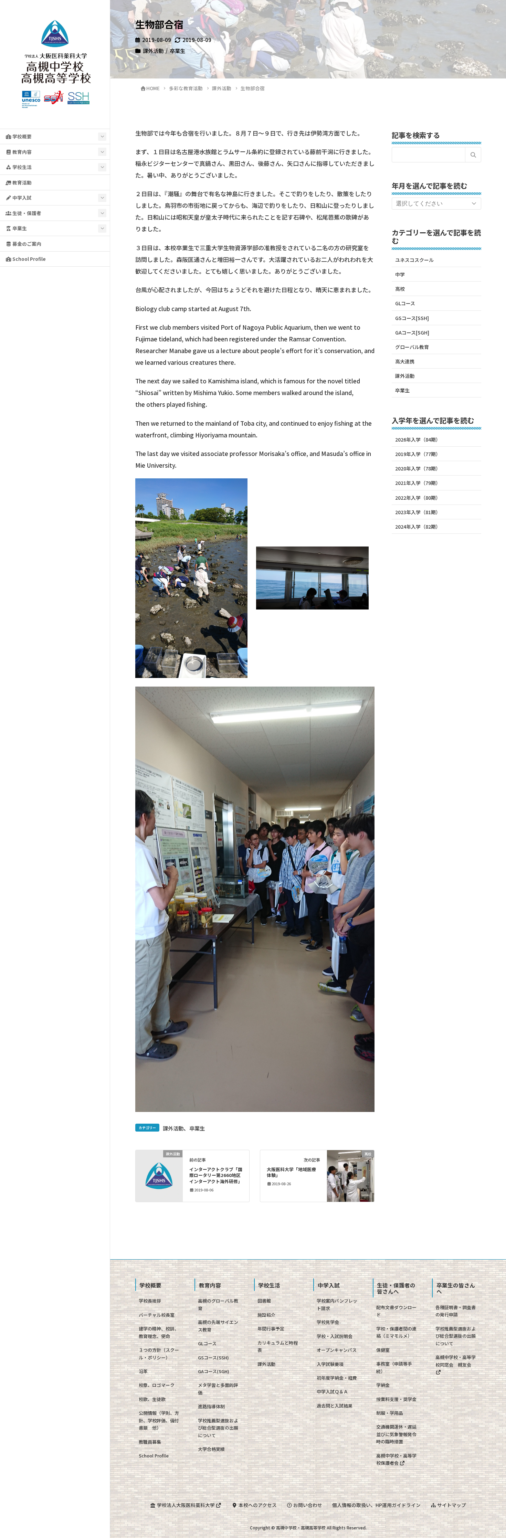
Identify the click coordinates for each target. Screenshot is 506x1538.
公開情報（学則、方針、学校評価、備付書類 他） (159, 1420)
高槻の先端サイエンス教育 (218, 1326)
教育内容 (21, 151)
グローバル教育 (412, 346)
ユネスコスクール (414, 259)
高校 (400, 288)
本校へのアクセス (257, 1505)
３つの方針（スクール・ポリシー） (159, 1353)
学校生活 (21, 166)
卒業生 (19, 228)
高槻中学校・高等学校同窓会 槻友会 (455, 1361)
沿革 (143, 1371)
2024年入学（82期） (418, 526)
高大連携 (404, 361)
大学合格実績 (211, 1449)
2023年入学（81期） (418, 512)
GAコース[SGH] (412, 332)
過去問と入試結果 (334, 1405)
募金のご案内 (26, 243)
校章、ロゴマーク (157, 1385)
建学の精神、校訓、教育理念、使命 (159, 1332)
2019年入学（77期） (418, 453)
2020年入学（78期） (418, 468)
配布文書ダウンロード (396, 1311)
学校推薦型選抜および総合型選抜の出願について (218, 1428)
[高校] (350, 1175)
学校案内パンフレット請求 (337, 1304)
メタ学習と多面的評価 (218, 1389)
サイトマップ (451, 1505)
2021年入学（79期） (418, 482)
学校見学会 (328, 1322)
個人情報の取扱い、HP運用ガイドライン (376, 1505)
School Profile (28, 258)
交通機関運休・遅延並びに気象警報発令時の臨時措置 (396, 1434)
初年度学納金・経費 (337, 1378)
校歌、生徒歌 (152, 1399)
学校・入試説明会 (334, 1336)
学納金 (383, 1385)
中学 (400, 274)
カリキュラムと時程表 (277, 1346)
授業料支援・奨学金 (396, 1399)
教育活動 (21, 182)
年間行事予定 (270, 1328)
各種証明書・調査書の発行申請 (455, 1311)
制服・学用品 (389, 1413)
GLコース (405, 303)
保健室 (383, 1350)
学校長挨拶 (150, 1300)
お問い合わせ (307, 1505)
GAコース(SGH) (213, 1371)
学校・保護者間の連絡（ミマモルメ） (396, 1332)
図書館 (264, 1300)
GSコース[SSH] (412, 318)
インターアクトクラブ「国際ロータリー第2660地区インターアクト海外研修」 (215, 1175)
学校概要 (21, 136)
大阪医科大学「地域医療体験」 (291, 1172)
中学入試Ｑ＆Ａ (332, 1391)
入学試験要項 (330, 1364)
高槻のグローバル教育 (218, 1304)
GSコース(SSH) (213, 1357)
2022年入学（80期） (418, 497)
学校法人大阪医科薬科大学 (186, 1505)
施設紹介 (266, 1315)
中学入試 (21, 197)
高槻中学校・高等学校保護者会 (396, 1459)
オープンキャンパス (337, 1350)
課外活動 (153, 50)
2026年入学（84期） (418, 439)
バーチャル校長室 (157, 1315)
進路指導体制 (211, 1406)
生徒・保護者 (26, 213)
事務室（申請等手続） (394, 1367)
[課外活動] (159, 1175)
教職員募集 (150, 1442)
